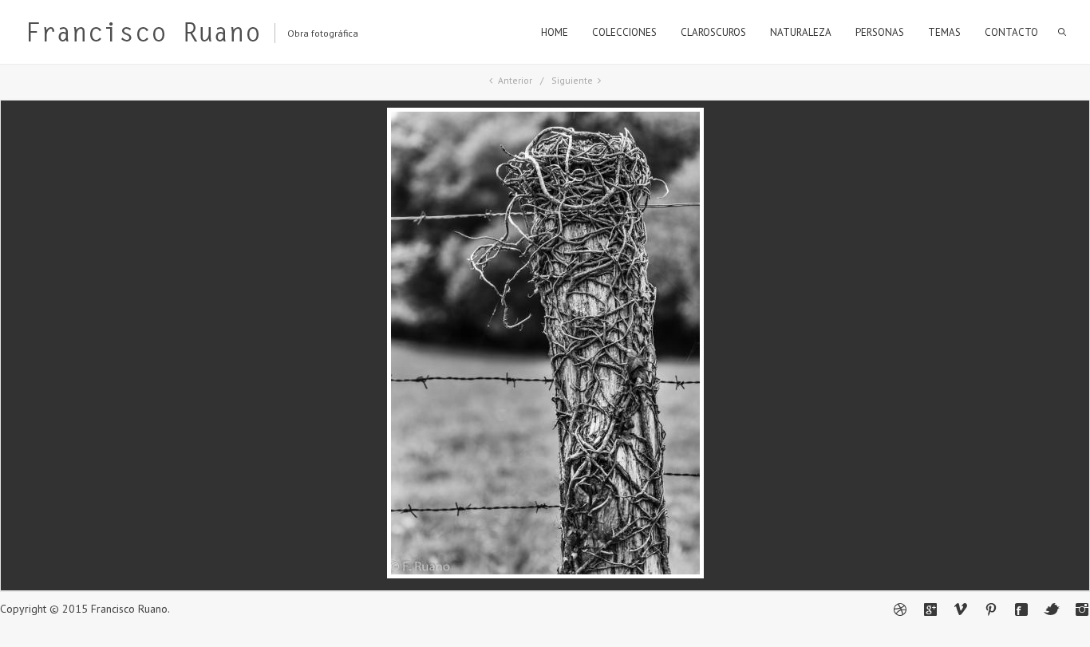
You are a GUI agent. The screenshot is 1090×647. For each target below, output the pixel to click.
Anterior (515, 80)
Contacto (1011, 32)
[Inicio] (143, 35)
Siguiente (572, 80)
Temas (944, 32)
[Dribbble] (900, 609)
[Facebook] (1021, 609)
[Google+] (930, 609)
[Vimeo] (961, 609)
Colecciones (624, 32)
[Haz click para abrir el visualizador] (545, 574)
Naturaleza (800, 32)
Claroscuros (713, 32)
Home (554, 32)
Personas (879, 32)
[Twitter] (1052, 609)
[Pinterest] (991, 609)
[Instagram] (1082, 609)
